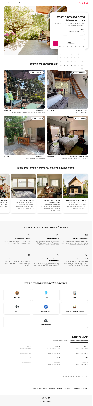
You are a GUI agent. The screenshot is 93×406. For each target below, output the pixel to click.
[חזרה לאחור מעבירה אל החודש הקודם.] (81, 43)
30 (82, 69)
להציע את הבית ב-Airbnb (12, 3)
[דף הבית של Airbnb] (83, 3)
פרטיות (48, 403)
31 (78, 69)
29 (60, 65)
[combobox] (69, 31)
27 (68, 65)
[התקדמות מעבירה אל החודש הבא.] (60, 43)
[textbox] (77, 38)
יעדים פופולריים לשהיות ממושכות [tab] (79, 341)
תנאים (43, 403)
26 (71, 65)
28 (64, 65)
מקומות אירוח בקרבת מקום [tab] (60, 341)
